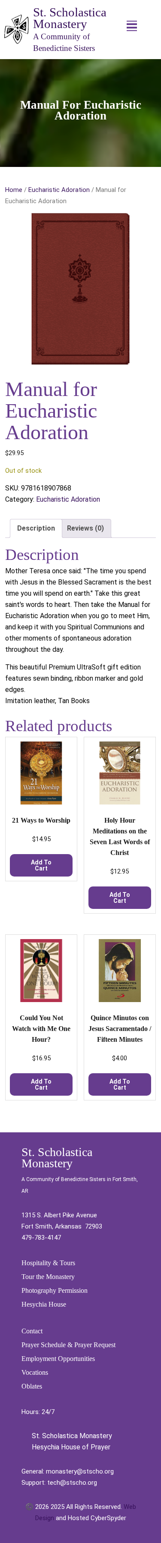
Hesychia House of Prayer (70, 1447)
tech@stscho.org (72, 1482)
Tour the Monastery (48, 1276)
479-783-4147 (41, 1237)
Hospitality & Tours (48, 1262)
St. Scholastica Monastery (69, 18)
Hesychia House (43, 1304)
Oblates (31, 1386)
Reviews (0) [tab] (85, 528)
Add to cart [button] (41, 865)
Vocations (34, 1372)
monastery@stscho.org (80, 1471)
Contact (32, 1331)
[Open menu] (132, 26)
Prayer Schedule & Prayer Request (68, 1344)
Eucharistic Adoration (59, 190)
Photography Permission (54, 1290)
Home (13, 190)
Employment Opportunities (58, 1358)
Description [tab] (36, 528)
